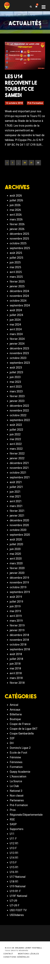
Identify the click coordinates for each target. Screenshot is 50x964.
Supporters (16, 829)
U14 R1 (14, 857)
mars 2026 (16, 219)
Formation (16, 767)
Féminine (15, 757)
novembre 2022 (19, 410)
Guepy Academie (20, 771)
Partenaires (17, 800)
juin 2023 (15, 377)
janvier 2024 (17, 343)
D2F (12, 738)
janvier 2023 (17, 401)
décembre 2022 (19, 405)
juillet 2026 (16, 200)
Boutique (15, 719)
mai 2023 (15, 382)
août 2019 (16, 596)
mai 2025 (15, 267)
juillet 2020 (16, 544)
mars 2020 (16, 563)
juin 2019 (15, 606)
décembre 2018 (19, 635)
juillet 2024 (16, 315)
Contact (8, 954)
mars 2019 (16, 620)
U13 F (13, 848)
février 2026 (17, 224)
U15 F (13, 862)
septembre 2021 (20, 477)
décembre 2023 (19, 348)
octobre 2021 (18, 472)
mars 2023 (16, 391)
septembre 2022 (20, 420)
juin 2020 (15, 549)
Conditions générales (16, 957)
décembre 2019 (19, 577)
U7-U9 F (14, 905)
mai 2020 (15, 553)
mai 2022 (15, 439)
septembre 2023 (20, 362)
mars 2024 (16, 334)
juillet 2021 (16, 487)
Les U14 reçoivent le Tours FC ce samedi (21, 85)
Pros (13, 810)
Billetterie (16, 714)
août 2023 (16, 367)
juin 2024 (15, 319)
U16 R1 (14, 872)
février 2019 (17, 625)
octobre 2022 (18, 415)
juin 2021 (15, 491)
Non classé (16, 795)
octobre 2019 (18, 587)
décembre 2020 (19, 520)
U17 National (17, 876)
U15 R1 (14, 867)
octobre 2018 (18, 644)
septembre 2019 (20, 592)
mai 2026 (15, 210)
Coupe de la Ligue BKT (24, 728)
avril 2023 (16, 386)
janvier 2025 (17, 286)
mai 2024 (15, 324)
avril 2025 (16, 272)
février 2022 (17, 453)
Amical (14, 704)
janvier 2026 (17, 229)
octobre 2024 (18, 300)
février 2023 (17, 396)
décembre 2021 (19, 463)
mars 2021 (16, 506)
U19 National (17, 886)
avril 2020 (16, 558)
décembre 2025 (19, 233)
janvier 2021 (17, 515)
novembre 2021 (19, 467)
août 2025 (16, 253)
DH (12, 743)
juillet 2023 (16, 372)
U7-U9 (13, 900)
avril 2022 (16, 444)
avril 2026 (16, 214)
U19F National (18, 896)
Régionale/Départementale (26, 814)
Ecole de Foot (18, 752)
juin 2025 (15, 262)
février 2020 (17, 568)
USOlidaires (17, 915)
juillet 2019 (16, 601)
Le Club (14, 786)
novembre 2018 (19, 639)
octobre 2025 (18, 243)
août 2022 (16, 425)
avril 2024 (16, 329)
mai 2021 (15, 496)
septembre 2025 (20, 248)
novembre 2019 (19, 582)
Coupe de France (20, 724)
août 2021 (16, 482)
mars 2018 (16, 678)
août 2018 (16, 654)
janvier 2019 (17, 630)
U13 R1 (14, 853)
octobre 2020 (18, 530)
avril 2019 (16, 616)
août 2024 (16, 310)
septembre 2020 (20, 534)
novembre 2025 (19, 238)
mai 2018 (15, 668)
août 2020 (16, 539)
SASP (13, 824)
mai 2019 (15, 611)
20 (25, 163)
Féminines (16, 762)
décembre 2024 (19, 291)
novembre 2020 (19, 525)
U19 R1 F (15, 891)
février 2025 (17, 281)
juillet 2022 (16, 429)
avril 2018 (16, 673)
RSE (12, 819)
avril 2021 (16, 501)
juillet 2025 (16, 257)
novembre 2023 (19, 353)
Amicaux (15, 709)
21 (31, 163)
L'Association (18, 776)
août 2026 (16, 195)
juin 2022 (15, 434)
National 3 (16, 790)
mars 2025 (16, 276)
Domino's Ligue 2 (20, 747)
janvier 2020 (17, 573)
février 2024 (17, 339)
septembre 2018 (20, 649)
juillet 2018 (16, 659)
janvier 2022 (17, 458)
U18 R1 (14, 881)
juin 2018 (15, 663)
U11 (12, 833)
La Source (16, 781)
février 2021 (17, 510)
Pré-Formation (35, 103)
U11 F (13, 838)
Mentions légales (28, 954)
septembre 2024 (20, 305)
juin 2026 (15, 205)
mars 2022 (16, 448)
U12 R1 (14, 843)
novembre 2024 (19, 296)
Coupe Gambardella (22, 733)
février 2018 (17, 682)
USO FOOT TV (18, 910)
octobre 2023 (18, 358)
